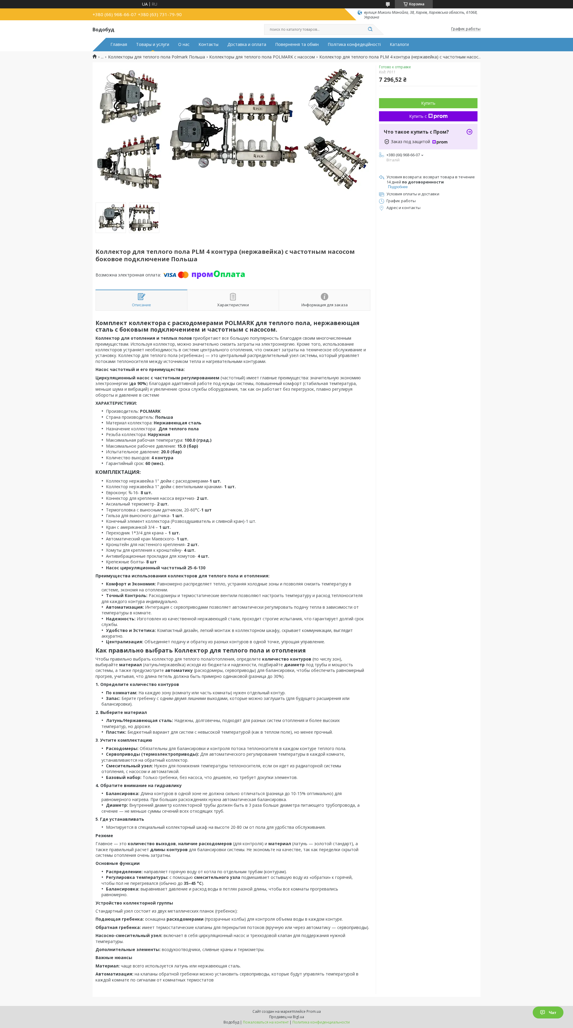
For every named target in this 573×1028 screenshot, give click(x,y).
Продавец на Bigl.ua (286, 1016)
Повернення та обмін (297, 44)
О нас (184, 44)
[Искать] (370, 29)
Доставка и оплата (246, 44)
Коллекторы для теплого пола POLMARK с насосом (262, 57)
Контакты (208, 44)
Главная (118, 44)
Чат (552, 1012)
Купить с (418, 116)
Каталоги (399, 44)
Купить (428, 103)
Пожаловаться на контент (266, 1022)
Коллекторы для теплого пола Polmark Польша (156, 57)
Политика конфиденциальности (321, 1022)
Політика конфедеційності (354, 44)
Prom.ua (313, 1011)
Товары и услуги (152, 44)
